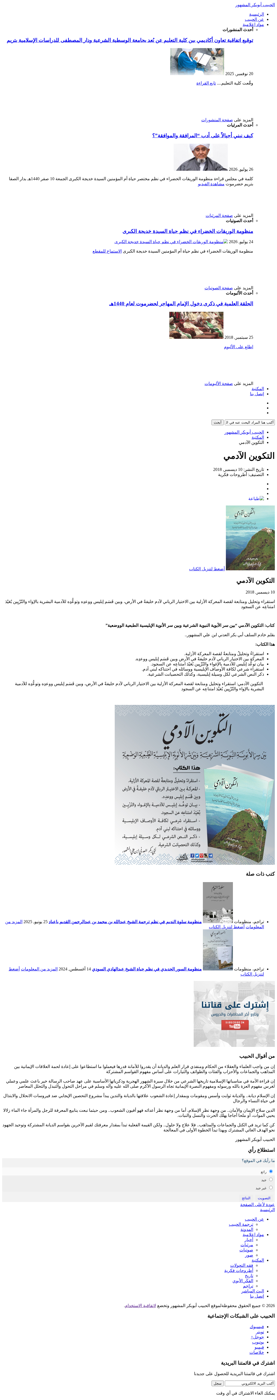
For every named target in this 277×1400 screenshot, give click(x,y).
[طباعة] (256, 498)
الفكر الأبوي (242, 1280)
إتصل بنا (257, 393)
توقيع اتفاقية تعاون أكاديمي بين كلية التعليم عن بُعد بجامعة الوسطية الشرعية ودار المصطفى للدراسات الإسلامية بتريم (130, 40)
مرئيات (246, 1244)
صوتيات (246, 1250)
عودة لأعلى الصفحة (257, 1204)
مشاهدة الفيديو (211, 184)
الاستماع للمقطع (107, 251)
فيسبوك (257, 1326)
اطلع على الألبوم (238, 346)
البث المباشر (252, 1291)
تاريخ (249, 1275)
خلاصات (256, 1352)
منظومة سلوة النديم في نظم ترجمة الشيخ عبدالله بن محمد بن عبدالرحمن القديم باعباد (125, 921)
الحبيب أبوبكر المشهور (255, 4)
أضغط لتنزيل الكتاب (207, 569)
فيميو (259, 1347)
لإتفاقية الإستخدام (140, 1305)
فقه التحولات (241, 1265)
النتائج (246, 1198)
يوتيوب (258, 1342)
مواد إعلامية (253, 24)
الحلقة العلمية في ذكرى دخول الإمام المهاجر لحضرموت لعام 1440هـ (181, 303)
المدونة (246, 1229)
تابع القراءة (206, 83)
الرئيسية (256, 14)
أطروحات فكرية (238, 1270)
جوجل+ (257, 1337)
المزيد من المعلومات (39, 969)
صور (249, 1255)
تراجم (248, 1286)
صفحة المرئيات (219, 215)
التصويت (264, 1198)
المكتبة (258, 388)
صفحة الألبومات (219, 383)
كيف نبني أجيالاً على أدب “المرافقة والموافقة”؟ (202, 135)
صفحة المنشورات (217, 120)
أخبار (249, 1239)
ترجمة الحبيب (241, 1224)
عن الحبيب (254, 19)
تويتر (260, 1331)
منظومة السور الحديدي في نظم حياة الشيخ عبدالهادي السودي (147, 969)
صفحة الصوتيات (219, 288)
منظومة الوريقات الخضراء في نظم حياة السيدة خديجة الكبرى (188, 231)
